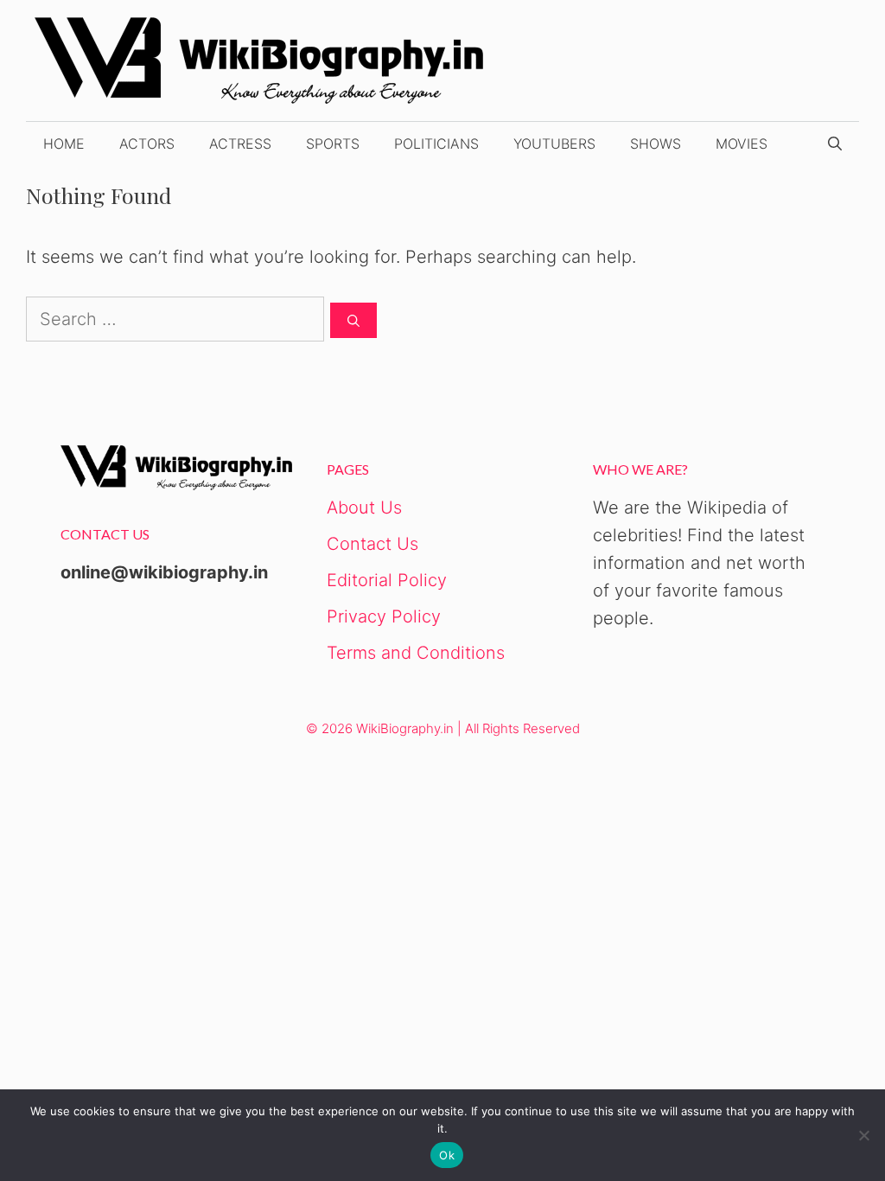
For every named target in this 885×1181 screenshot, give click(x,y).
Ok (447, 1155)
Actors (147, 143)
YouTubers (554, 143)
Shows (655, 143)
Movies (741, 143)
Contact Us (372, 543)
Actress (240, 143)
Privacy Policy (384, 616)
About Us (364, 507)
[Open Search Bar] (835, 143)
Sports (333, 143)
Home (64, 143)
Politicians (436, 143)
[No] (863, 1135)
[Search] (353, 320)
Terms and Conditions (416, 652)
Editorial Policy (387, 580)
